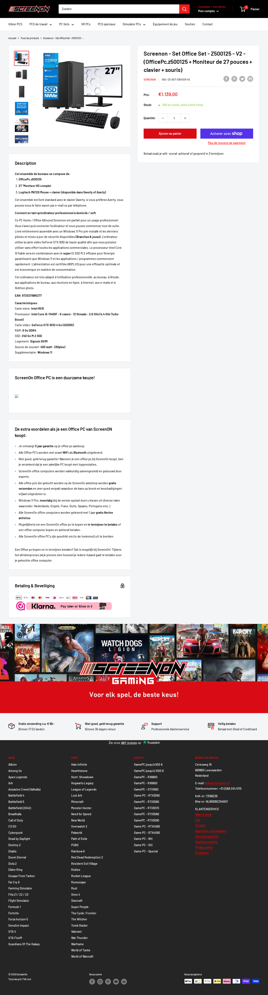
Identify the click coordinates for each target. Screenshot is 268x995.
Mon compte (206, 11)
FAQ (197, 820)
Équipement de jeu (165, 24)
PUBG (75, 845)
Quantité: (150, 118)
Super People (80, 907)
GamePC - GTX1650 (146, 789)
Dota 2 (12, 863)
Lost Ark (76, 795)
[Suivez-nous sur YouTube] (116, 982)
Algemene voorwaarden (210, 831)
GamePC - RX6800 (145, 777)
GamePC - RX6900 (145, 783)
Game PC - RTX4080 (147, 826)
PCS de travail (38, 24)
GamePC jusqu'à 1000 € (149, 771)
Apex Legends (17, 777)
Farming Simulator (20, 888)
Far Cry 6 (13, 882)
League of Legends (84, 789)
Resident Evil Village (84, 863)
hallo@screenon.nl (217, 783)
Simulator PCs (132, 24)
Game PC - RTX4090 (147, 832)
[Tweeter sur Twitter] (242, 79)
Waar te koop (203, 814)
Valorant (76, 931)
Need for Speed (81, 814)
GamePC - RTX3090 (146, 820)
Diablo (12, 851)
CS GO (12, 826)
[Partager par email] (250, 79)
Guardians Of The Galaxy (24, 944)
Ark (10, 783)
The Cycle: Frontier (83, 913)
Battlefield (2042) (19, 808)
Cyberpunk (15, 832)
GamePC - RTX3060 (146, 801)
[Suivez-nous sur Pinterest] (108, 982)
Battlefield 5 (16, 801)
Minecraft (77, 801)
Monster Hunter (81, 808)
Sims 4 (75, 894)
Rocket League (81, 876)
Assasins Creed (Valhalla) (24, 789)
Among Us (15, 771)
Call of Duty (15, 820)
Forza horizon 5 (18, 919)
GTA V (12, 931)
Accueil (12, 38)
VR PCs (85, 24)
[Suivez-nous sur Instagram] (100, 982)
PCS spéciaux (106, 24)
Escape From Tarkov (21, 876)
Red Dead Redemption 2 (87, 857)
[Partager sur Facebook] (226, 79)
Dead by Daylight (19, 838)
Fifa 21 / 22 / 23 (18, 894)
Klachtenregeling (206, 842)
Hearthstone (79, 771)
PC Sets (64, 24)
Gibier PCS (15, 24)
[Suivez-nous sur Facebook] (92, 982)
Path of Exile (79, 838)
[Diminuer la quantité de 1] (162, 118)
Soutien (190, 24)
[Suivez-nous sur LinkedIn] (124, 982)
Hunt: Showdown (82, 777)
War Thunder (79, 938)
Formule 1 (14, 907)
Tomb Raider (79, 925)
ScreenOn (150, 79)
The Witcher (79, 919)
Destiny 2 (14, 845)
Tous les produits (30, 38)
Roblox (75, 869)
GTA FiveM (15, 938)
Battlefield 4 (16, 795)
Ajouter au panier (170, 133)
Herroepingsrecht (206, 836)
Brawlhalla (14, 814)
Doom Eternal (17, 857)
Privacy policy (204, 847)
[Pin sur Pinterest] (234, 79)
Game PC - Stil (143, 845)
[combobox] (119, 9)
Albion (12, 764)
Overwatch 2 (79, 826)
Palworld (76, 832)
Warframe (77, 944)
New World (78, 820)
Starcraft (76, 900)
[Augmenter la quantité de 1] (185, 118)
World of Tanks (80, 950)
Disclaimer (202, 852)
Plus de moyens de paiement (227, 143)
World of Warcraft (82, 956)
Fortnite (13, 913)
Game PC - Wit (143, 838)
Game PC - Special (146, 851)
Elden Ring (15, 869)
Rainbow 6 (78, 851)
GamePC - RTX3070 (146, 808)
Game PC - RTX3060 (147, 795)
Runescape (78, 882)
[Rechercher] (184, 9)
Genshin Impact (18, 925)
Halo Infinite (79, 764)
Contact (207, 24)
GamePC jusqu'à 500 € (148, 764)
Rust (74, 888)
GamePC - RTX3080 (146, 814)
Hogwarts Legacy (82, 783)
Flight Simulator (18, 900)
